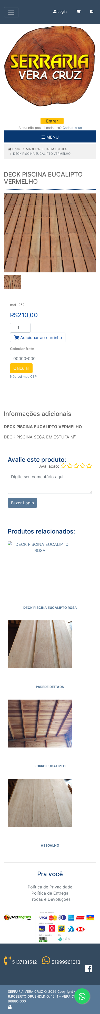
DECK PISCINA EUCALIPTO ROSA (50, 608)
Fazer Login (22, 502)
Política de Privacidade (50, 886)
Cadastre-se (72, 128)
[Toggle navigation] (11, 12)
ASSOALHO (50, 845)
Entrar (52, 121)
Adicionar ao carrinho (40, 337)
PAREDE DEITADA (50, 687)
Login (61, 11)
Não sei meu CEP (23, 376)
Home (16, 149)
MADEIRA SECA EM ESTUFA (46, 149)
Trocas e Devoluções (50, 899)
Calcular (21, 368)
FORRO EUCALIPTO (50, 766)
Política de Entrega (50, 893)
